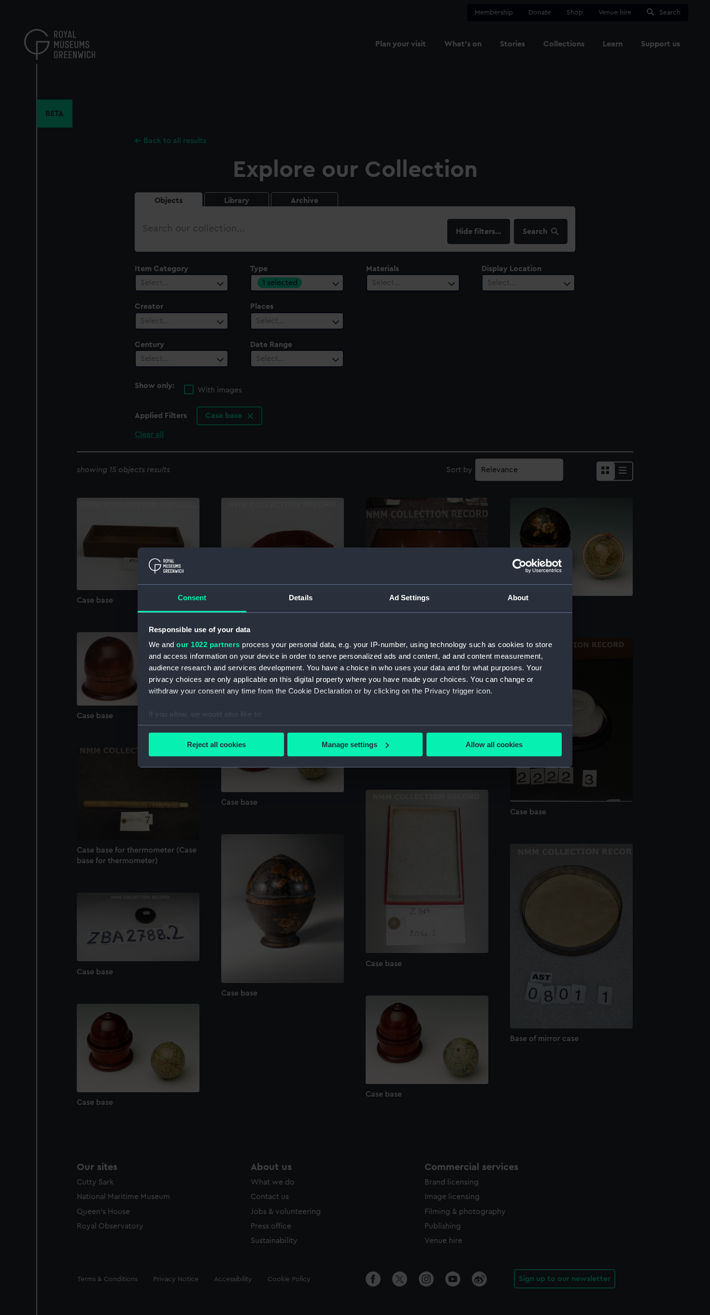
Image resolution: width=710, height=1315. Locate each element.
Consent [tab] (192, 597)
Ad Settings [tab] (409, 597)
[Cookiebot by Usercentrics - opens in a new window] (519, 566)
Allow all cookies (494, 744)
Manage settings (349, 744)
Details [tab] (300, 597)
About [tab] (518, 597)
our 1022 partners (208, 644)
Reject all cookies (216, 744)
